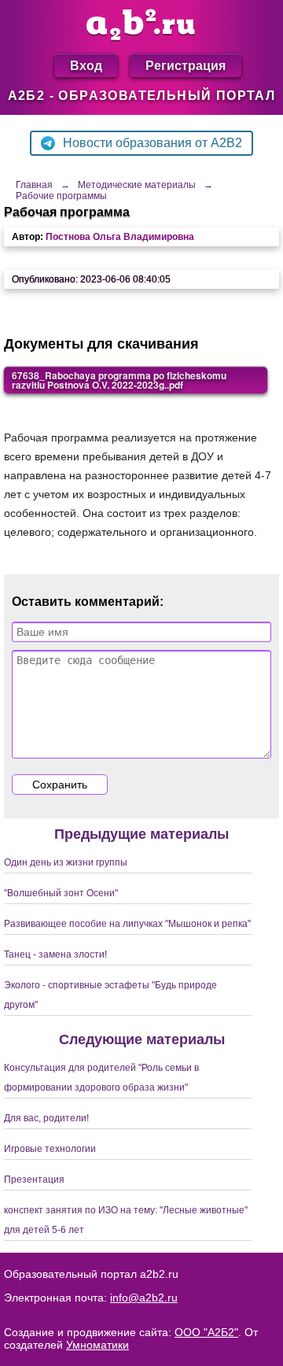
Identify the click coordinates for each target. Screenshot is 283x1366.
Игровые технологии (50, 1148)
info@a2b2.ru (144, 1297)
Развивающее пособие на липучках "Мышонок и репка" (127, 923)
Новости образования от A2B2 (152, 143)
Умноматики (97, 1344)
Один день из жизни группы (65, 862)
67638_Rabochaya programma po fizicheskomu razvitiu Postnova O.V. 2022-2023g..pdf (119, 380)
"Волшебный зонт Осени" (61, 893)
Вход (86, 65)
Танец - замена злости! (55, 954)
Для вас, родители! (46, 1118)
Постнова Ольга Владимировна (120, 236)
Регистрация (185, 65)
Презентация (34, 1179)
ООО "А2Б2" (206, 1332)
